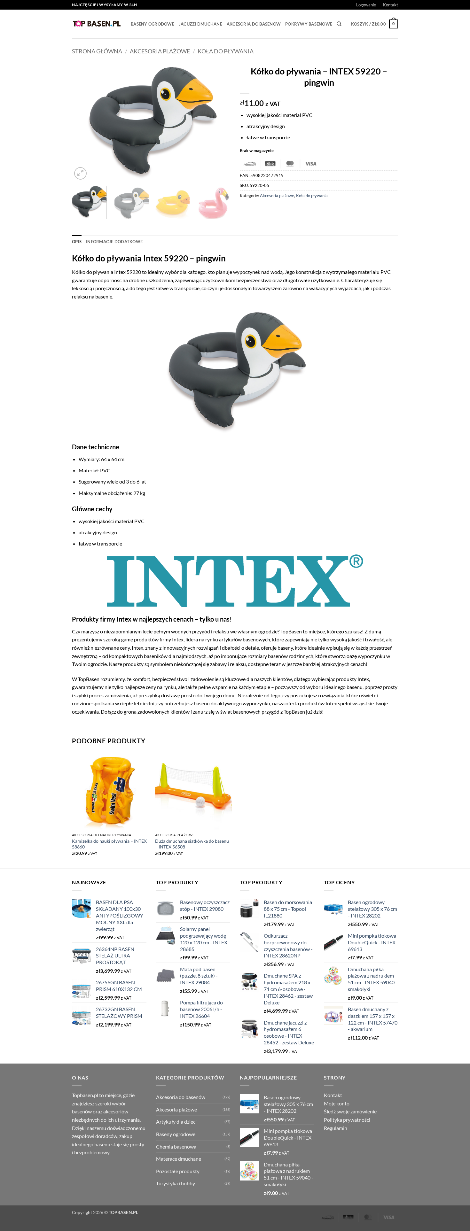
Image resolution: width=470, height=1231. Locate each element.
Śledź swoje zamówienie (350, 1111)
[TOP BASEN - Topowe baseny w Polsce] (96, 24)
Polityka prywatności (347, 1120)
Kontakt (390, 4)
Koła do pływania (226, 51)
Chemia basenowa (176, 1146)
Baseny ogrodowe (152, 24)
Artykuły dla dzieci (176, 1122)
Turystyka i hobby (175, 1183)
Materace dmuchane (178, 1159)
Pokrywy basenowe (308, 24)
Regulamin (335, 1128)
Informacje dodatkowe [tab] (114, 241)
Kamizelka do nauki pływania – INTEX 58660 (109, 844)
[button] (366, 5)
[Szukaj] (339, 24)
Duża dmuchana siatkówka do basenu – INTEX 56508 (192, 844)
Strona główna (97, 51)
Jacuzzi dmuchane (200, 24)
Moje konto (336, 1103)
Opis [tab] (77, 241)
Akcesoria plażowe (160, 51)
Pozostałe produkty (178, 1171)
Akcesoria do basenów (254, 24)
